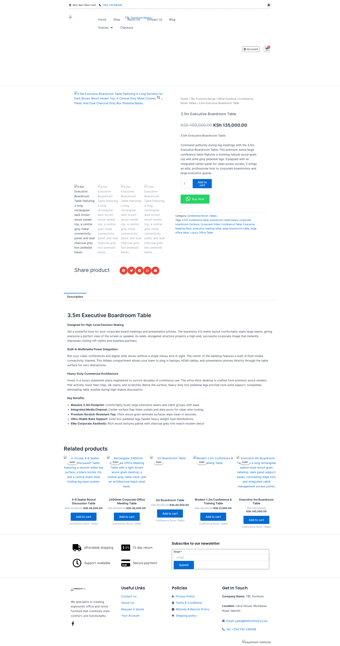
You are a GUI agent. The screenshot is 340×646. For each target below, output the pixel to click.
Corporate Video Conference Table (221, 224)
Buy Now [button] (198, 199)
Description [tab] (75, 296)
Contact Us (154, 19)
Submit (184, 565)
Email (178, 551)
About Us (133, 19)
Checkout (126, 27)
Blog (172, 19)
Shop (116, 19)
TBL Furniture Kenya (202, 98)
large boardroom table (236, 228)
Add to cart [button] (83, 516)
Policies (103, 27)
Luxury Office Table (201, 232)
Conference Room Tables (202, 215)
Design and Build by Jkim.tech (170, 642)
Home (102, 19)
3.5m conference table (195, 219)
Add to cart (202, 183)
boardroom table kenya (224, 219)
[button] (158, 97)
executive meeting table (207, 228)
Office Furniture (226, 98)
